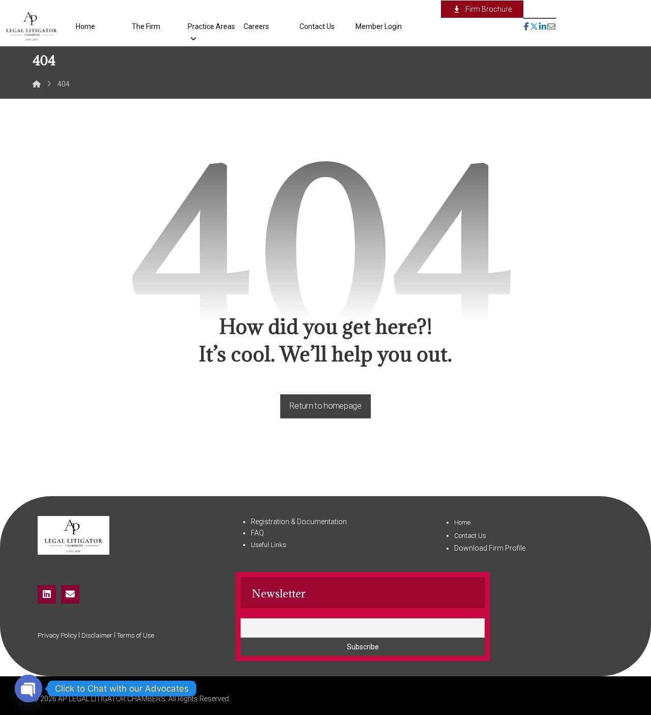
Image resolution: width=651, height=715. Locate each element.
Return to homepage (325, 406)
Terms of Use (135, 635)
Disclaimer (96, 635)
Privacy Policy (57, 635)
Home (462, 522)
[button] (526, 18)
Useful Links (268, 545)
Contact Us (470, 535)
